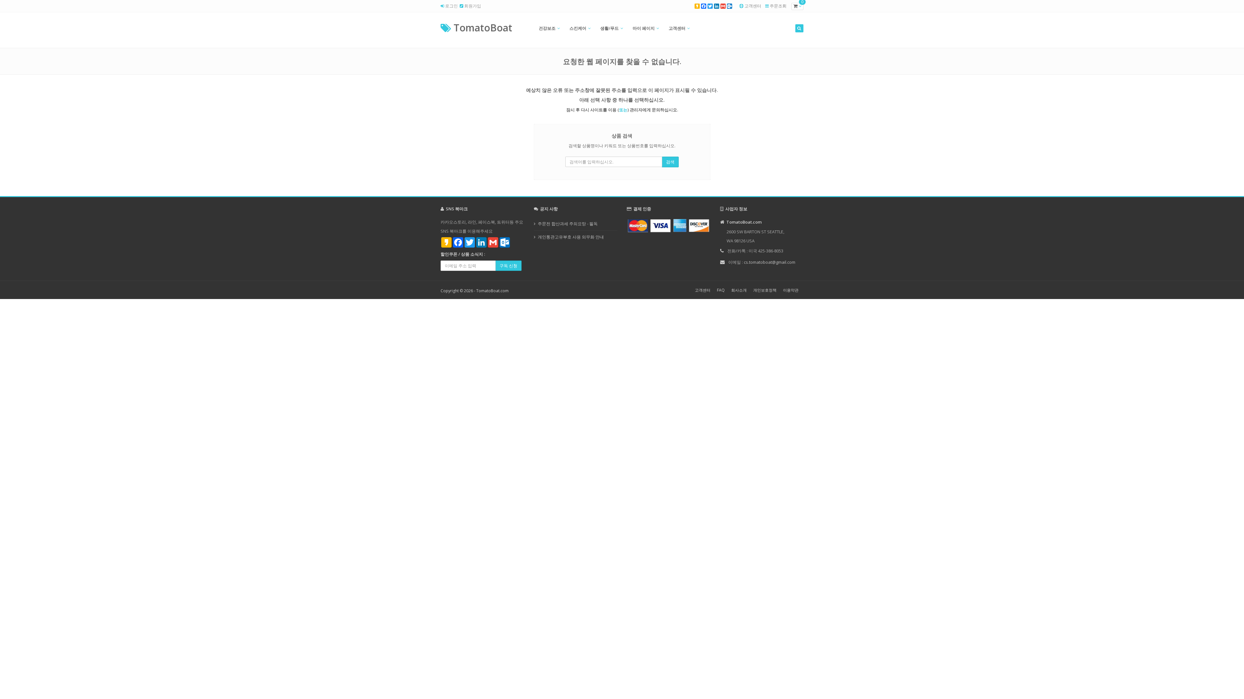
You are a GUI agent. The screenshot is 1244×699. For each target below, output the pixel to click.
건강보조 (547, 28)
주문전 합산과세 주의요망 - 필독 (568, 224)
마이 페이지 (644, 28)
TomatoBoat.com (492, 291)
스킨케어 (578, 28)
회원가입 (472, 6)
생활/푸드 (609, 28)
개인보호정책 (765, 290)
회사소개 (739, 290)
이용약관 (791, 290)
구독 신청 (508, 266)
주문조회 (778, 6)
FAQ (721, 290)
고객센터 (752, 6)
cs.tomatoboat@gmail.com (769, 262)
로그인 (451, 6)
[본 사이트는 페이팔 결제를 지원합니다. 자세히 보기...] (668, 225)
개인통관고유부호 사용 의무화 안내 (571, 237)
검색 (670, 162)
